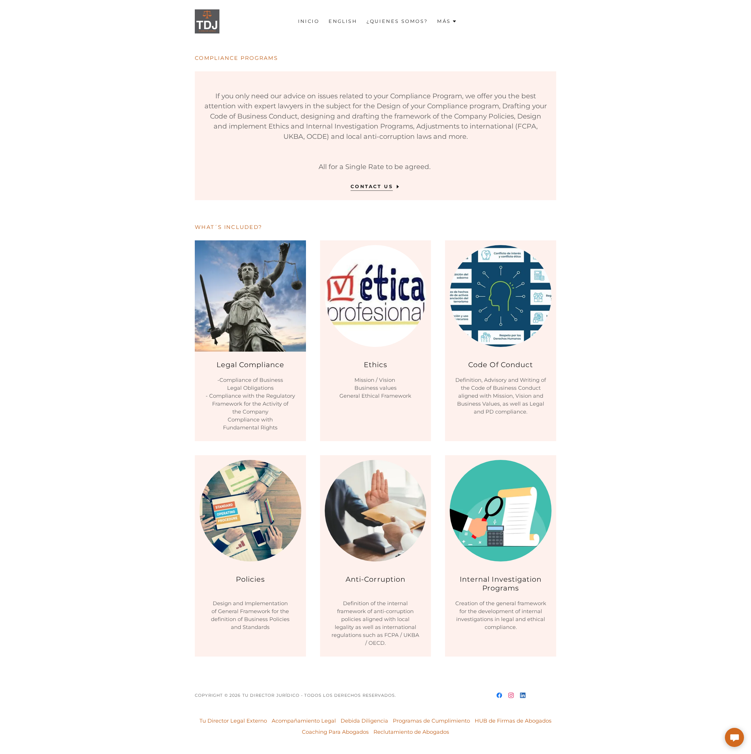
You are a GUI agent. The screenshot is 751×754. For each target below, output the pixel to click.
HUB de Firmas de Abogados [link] (513, 721)
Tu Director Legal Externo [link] (233, 721)
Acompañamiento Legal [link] (304, 721)
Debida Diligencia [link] (364, 721)
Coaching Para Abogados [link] (335, 732)
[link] (207, 21)
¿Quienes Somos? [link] (397, 21)
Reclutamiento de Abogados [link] (411, 732)
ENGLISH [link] (343, 21)
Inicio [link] (308, 21)
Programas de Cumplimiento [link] (431, 721)
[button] (446, 21)
